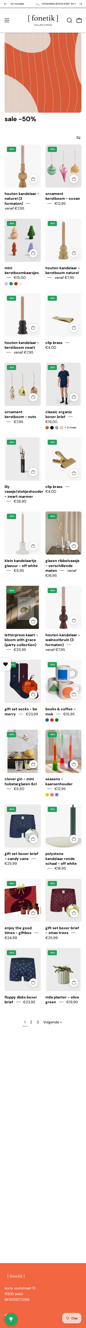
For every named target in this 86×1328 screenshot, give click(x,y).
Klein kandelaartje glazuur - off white (21, 563)
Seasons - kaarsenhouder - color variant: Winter (56, 794)
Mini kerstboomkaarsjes (22, 270)
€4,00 (50, 347)
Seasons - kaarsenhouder (59, 781)
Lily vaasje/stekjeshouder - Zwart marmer (24, 491)
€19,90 (72, 1002)
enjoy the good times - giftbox (18, 930)
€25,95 (20, 649)
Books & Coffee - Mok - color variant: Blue (47, 720)
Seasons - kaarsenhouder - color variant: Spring (52, 794)
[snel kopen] (33, 179)
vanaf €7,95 (14, 208)
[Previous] (5, 4)
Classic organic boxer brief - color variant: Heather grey (56, 427)
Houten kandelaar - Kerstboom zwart (22, 345)
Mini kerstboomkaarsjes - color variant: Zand (20, 283)
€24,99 (11, 937)
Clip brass (53, 342)
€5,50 (19, 788)
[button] (69, 20)
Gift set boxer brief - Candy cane (21, 856)
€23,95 (29, 1002)
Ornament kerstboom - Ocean (62, 196)
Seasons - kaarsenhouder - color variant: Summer (47, 794)
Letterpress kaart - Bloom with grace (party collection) (21, 640)
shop (9, 1314)
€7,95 (18, 421)
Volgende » (52, 1022)
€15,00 (20, 277)
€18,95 (60, 868)
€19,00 (51, 421)
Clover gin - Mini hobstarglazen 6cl (21, 781)
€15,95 (69, 713)
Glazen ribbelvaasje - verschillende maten (62, 565)
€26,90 (20, 501)
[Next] (80, 4)
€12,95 (60, 203)
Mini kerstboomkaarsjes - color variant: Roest (16, 283)
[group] (43, 4)
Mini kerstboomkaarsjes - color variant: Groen (11, 283)
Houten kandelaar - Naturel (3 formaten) (22, 198)
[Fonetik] (43, 20)
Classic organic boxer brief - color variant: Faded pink (61, 427)
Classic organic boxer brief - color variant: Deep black (52, 427)
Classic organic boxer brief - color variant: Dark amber (47, 427)
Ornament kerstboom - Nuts (20, 414)
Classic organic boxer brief (58, 414)
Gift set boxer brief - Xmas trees (62, 930)
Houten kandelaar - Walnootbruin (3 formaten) (62, 640)
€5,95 (19, 570)
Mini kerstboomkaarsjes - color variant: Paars (6, 283)
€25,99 (11, 863)
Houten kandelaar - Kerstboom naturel (62, 270)
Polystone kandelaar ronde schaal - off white (61, 858)
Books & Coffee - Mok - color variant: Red (52, 720)
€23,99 (32, 713)
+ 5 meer (71, 427)
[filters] (78, 137)
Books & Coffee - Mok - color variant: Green (56, 720)
